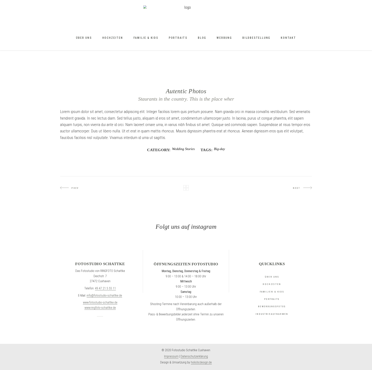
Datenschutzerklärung (194, 356)
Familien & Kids (272, 292)
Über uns (272, 277)
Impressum (171, 356)
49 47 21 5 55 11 (105, 288)
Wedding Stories (183, 149)
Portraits (272, 299)
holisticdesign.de (201, 362)
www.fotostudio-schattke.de (100, 302)
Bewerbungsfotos (272, 306)
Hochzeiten (272, 284)
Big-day (219, 149)
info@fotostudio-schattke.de (104, 295)
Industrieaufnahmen (272, 314)
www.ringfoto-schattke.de (100, 308)
